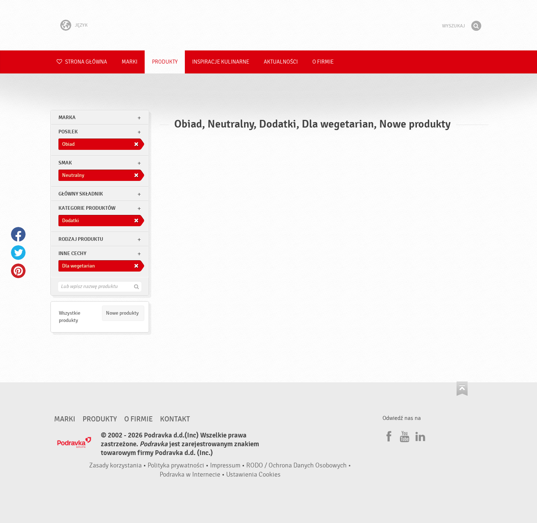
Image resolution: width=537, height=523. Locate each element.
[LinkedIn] (419, 435)
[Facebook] (387, 435)
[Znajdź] (476, 26)
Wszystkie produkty (69, 316)
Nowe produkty (122, 313)
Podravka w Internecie (190, 474)
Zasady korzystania (115, 465)
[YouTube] (403, 435)
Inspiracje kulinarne (220, 62)
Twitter (18, 252)
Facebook (18, 234)
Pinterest (18, 271)
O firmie (323, 62)
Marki (129, 62)
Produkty (165, 62)
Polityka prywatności (176, 465)
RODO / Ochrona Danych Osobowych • (298, 465)
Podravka (268, 25)
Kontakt (175, 419)
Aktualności (281, 62)
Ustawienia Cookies (253, 474)
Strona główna (85, 62)
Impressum (225, 465)
